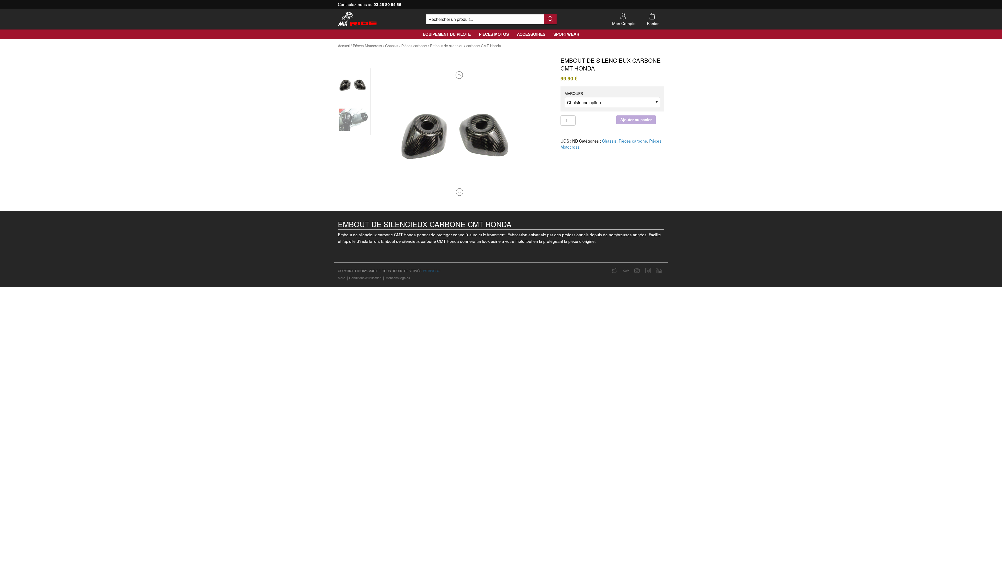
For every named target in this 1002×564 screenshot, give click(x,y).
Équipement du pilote (447, 34)
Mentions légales (398, 277)
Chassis (391, 45)
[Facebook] (648, 271)
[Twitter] (614, 271)
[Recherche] (550, 19)
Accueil (344, 45)
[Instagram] (637, 271)
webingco (431, 270)
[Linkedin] (659, 271)
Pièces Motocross (367, 45)
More (341, 277)
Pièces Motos (494, 34)
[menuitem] (447, 34)
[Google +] (626, 271)
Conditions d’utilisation (365, 277)
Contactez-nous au (369, 4)
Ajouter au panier (636, 120)
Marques (574, 93)
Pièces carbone (414, 45)
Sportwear (566, 34)
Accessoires (531, 34)
